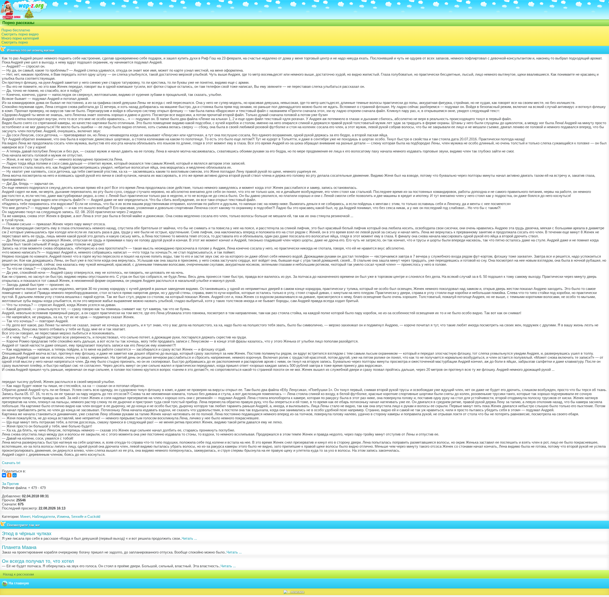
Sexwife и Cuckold (85, 516)
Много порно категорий (20, 38)
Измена (63, 516)
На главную (18, 583)
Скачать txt (11, 463)
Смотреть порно (14, 42)
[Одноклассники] (9, 475)
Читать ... (189, 538)
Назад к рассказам (18, 574)
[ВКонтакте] (4, 475)
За (4, 484)
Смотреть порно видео (20, 34)
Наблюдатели (43, 516)
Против (13, 484)
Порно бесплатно (15, 30)
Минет (25, 516)
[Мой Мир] (14, 475)
